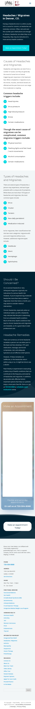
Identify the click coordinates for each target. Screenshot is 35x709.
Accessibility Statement (23, 704)
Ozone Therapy (8, 651)
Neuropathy (7, 646)
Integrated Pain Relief (10, 638)
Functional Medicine (10, 592)
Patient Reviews (8, 674)
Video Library (8, 668)
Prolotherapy (8, 654)
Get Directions (8, 576)
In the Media (7, 684)
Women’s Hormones (10, 623)
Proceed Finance (8, 681)
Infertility (7, 618)
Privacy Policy (21, 706)
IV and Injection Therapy (11, 606)
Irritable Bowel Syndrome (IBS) (13, 598)
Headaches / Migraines (10, 640)
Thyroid (6, 631)
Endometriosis (8, 628)
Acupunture (7, 648)
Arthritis (6, 643)
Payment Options (9, 676)
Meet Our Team (8, 666)
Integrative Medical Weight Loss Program (16, 608)
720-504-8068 (10, 387)
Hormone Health (9, 615)
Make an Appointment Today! (16, 48)
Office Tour (7, 671)
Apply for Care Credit (10, 679)
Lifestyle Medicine (9, 603)
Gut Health (7, 595)
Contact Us (7, 661)
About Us (6, 663)
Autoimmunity (8, 600)
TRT (5, 620)
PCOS (5, 626)
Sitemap (13, 706)
